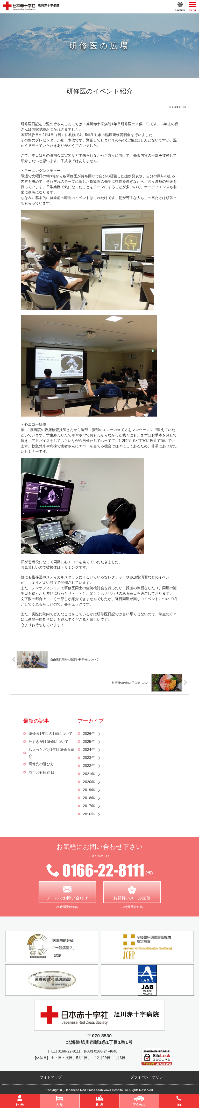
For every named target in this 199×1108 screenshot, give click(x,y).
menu (192, 10)
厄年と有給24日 (41, 772)
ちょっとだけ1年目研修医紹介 (51, 752)
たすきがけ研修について (48, 741)
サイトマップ (51, 1077)
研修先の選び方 (41, 764)
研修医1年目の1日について (51, 733)
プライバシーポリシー (148, 1077)
